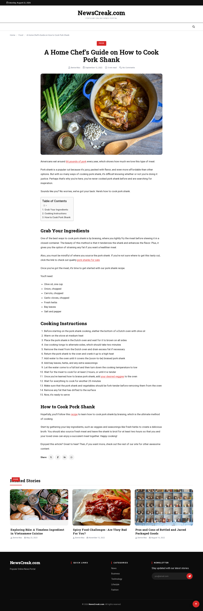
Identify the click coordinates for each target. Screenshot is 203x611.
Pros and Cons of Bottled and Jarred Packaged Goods (160, 531)
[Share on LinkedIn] (64, 457)
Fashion (115, 590)
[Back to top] (196, 604)
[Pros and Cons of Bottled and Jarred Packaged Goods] (164, 507)
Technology (116, 579)
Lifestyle (115, 584)
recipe (74, 414)
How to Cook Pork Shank (57, 217)
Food (21, 35)
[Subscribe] (189, 576)
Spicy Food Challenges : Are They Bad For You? (100, 531)
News (114, 568)
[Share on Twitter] (51, 457)
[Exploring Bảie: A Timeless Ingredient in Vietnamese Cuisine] (39, 507)
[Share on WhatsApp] (71, 457)
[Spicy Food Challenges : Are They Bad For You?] (101, 507)
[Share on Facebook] (58, 457)
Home (12, 35)
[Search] (194, 27)
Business (115, 573)
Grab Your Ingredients (57, 209)
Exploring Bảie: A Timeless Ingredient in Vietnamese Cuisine (37, 531)
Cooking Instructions (55, 213)
